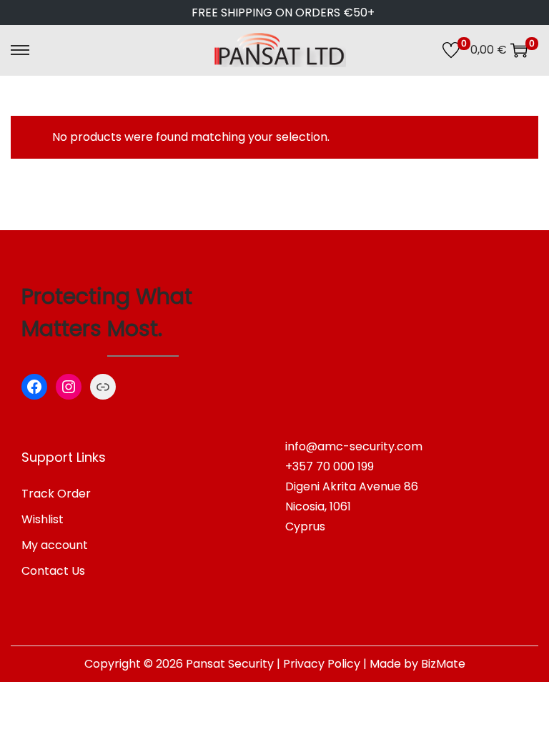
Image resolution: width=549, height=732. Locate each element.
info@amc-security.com (353, 446)
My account (54, 545)
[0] (451, 50)
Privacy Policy (321, 664)
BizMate (443, 664)
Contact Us (53, 571)
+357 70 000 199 (329, 466)
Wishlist (42, 519)
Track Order (56, 493)
